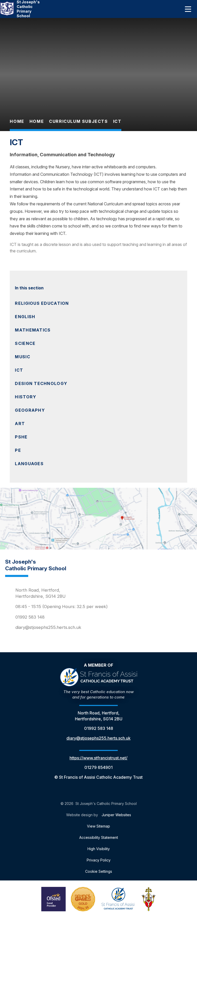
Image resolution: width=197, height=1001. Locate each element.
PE (18, 450)
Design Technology (41, 383)
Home (17, 121)
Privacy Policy (99, 860)
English (25, 316)
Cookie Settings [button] (98, 871)
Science (25, 343)
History (25, 396)
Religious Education (42, 303)
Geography (30, 410)
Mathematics (33, 330)
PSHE (21, 436)
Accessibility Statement (98, 837)
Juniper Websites (116, 815)
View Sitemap (98, 826)
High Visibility (98, 849)
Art (20, 423)
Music (22, 356)
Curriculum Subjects (78, 121)
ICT (117, 121)
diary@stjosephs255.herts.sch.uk (48, 627)
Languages (29, 463)
